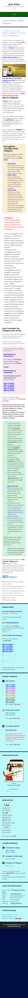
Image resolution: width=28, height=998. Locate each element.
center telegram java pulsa (16, 591)
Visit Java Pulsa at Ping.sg (9, 915)
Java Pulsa (14, 4)
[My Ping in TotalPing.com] (18, 918)
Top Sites (13, 918)
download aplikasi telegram (10, 593)
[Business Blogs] (7, 916)
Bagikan (13, 577)
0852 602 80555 (10, 715)
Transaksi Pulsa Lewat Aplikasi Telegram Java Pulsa (13, 31)
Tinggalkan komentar (10, 600)
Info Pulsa (15, 582)
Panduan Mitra (6, 584)
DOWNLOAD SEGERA (14, 785)
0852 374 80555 (10, 713)
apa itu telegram (9, 586)
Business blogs (14, 916)
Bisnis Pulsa (7, 582)
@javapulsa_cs (10, 866)
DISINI (14, 836)
